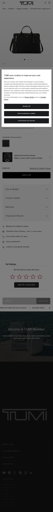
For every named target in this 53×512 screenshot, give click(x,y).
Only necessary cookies (26, 113)
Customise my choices (26, 120)
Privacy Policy (29, 97)
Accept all (26, 106)
